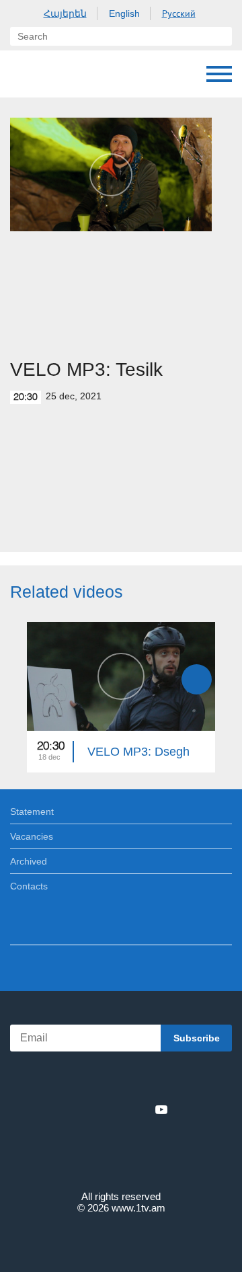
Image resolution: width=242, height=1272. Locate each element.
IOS (84, 1080)
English (124, 13)
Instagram (139, 1109)
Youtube (161, 1109)
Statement (32, 811)
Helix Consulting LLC (121, 1239)
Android (159, 1080)
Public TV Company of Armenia (23, 74)
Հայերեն (65, 13)
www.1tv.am (138, 1208)
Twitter (93, 1109)
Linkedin (116, 1109)
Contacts (29, 886)
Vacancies (31, 836)
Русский (179, 13)
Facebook (74, 1109)
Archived (28, 861)
